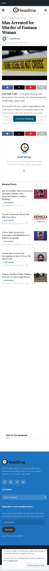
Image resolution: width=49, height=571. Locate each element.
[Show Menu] (3, 10)
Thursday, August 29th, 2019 (13, 265)
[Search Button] (45, 10)
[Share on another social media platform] (42, 87)
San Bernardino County (17, 18)
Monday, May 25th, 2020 (11, 205)
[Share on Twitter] (19, 87)
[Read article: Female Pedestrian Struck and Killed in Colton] (40, 217)
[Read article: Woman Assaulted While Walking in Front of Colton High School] (40, 277)
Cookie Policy (13, 560)
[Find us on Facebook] (4, 482)
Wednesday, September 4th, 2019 (15, 244)
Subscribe (9, 529)
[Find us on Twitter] (10, 482)
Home (4, 18)
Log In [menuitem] (3, 3)
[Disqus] (24, 325)
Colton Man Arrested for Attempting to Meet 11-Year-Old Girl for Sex (16, 256)
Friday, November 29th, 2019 (13, 224)
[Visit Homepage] (24, 10)
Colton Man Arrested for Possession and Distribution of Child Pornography (15, 235)
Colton (30, 18)
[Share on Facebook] (7, 87)
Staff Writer (15, 39)
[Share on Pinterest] (30, 87)
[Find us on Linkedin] (23, 482)
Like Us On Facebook (16, 435)
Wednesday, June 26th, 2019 (16, 42)
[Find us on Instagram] (17, 482)
